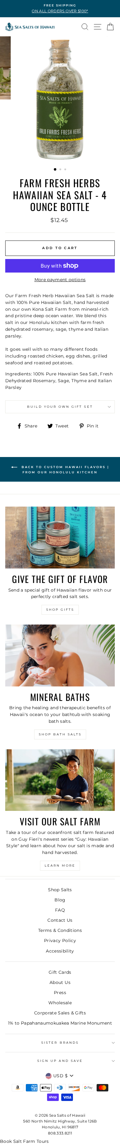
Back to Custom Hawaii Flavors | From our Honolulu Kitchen (64, 469)
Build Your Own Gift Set (60, 407)
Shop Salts (60, 889)
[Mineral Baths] (60, 655)
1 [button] (55, 169)
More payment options (60, 279)
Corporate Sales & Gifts (60, 1012)
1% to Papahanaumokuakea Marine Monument (60, 1023)
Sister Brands (60, 1043)
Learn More (60, 866)
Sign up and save (60, 1061)
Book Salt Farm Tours (24, 1141)
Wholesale (60, 1002)
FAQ (60, 910)
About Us (60, 982)
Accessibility (60, 951)
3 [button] (65, 170)
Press (60, 992)
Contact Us (59, 920)
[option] (60, 8)
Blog (59, 899)
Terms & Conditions (60, 930)
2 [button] (60, 170)
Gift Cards (60, 972)
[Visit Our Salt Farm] (60, 780)
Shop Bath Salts (60, 734)
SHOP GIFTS (60, 610)
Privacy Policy (60, 940)
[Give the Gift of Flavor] (60, 537)
